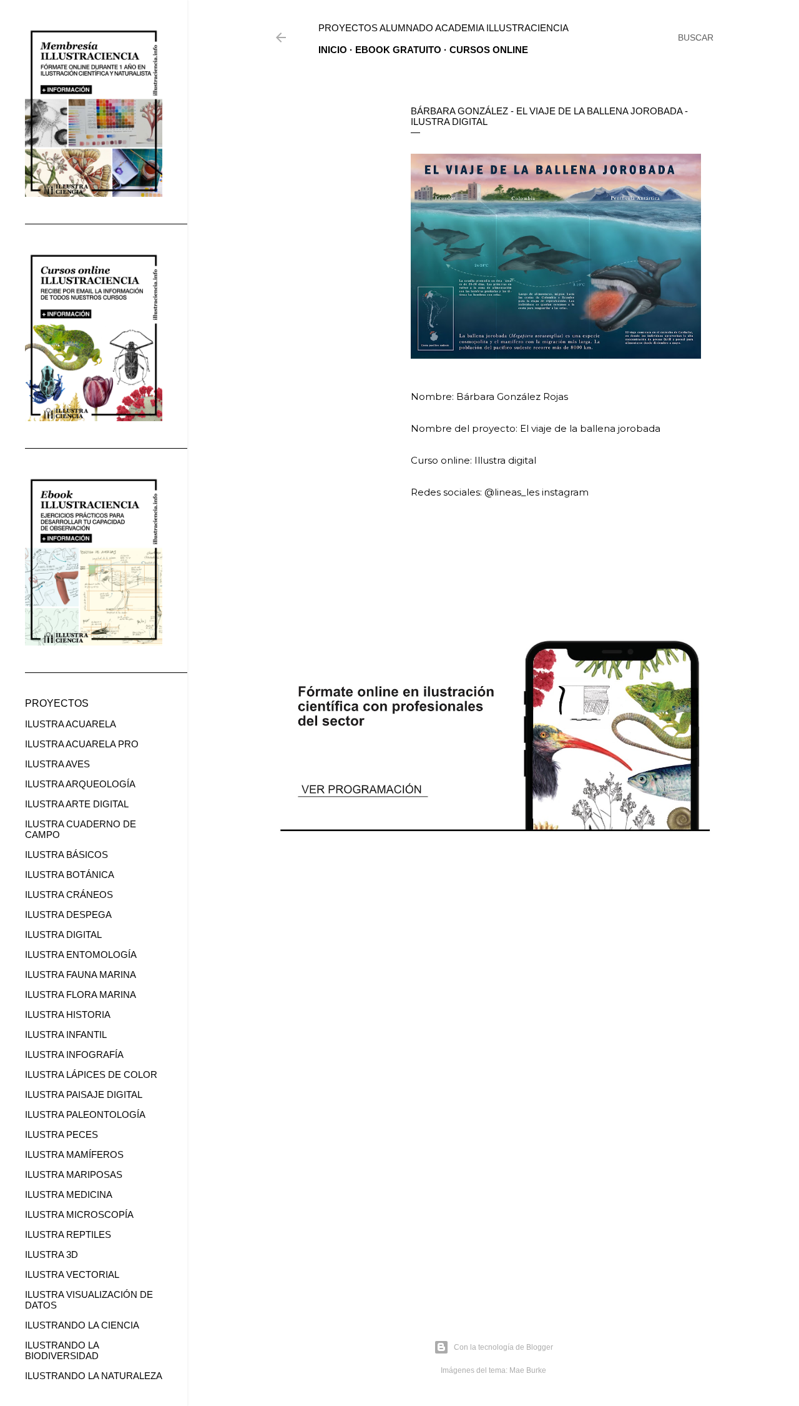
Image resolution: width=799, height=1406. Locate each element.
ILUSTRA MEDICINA (68, 1194)
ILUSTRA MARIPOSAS (73, 1174)
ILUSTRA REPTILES (68, 1234)
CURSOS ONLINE (488, 49)
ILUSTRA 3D (51, 1254)
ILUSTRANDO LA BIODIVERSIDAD (62, 1350)
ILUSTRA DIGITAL (63, 934)
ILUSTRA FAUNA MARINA (80, 974)
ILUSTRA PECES (61, 1134)
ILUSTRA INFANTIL (66, 1034)
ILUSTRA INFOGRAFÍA (74, 1054)
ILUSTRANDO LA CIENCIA (82, 1325)
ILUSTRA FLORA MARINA (80, 994)
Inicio (332, 49)
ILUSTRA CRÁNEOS (69, 894)
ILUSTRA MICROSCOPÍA (79, 1214)
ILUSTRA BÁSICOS (66, 854)
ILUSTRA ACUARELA (70, 724)
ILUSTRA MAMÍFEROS (74, 1154)
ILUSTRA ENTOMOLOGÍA (81, 954)
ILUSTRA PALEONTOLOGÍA (85, 1114)
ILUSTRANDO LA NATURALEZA (93, 1375)
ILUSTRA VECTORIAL (72, 1274)
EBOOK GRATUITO (398, 49)
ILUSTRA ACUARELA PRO (82, 744)
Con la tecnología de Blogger (503, 1347)
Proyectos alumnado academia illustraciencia (443, 27)
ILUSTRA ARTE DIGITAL (77, 804)
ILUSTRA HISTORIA (67, 1014)
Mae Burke (527, 1370)
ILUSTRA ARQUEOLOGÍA (80, 784)
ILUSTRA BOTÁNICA (69, 874)
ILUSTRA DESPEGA (68, 914)
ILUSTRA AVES (57, 764)
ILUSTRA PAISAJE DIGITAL (83, 1094)
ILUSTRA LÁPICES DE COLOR (91, 1074)
